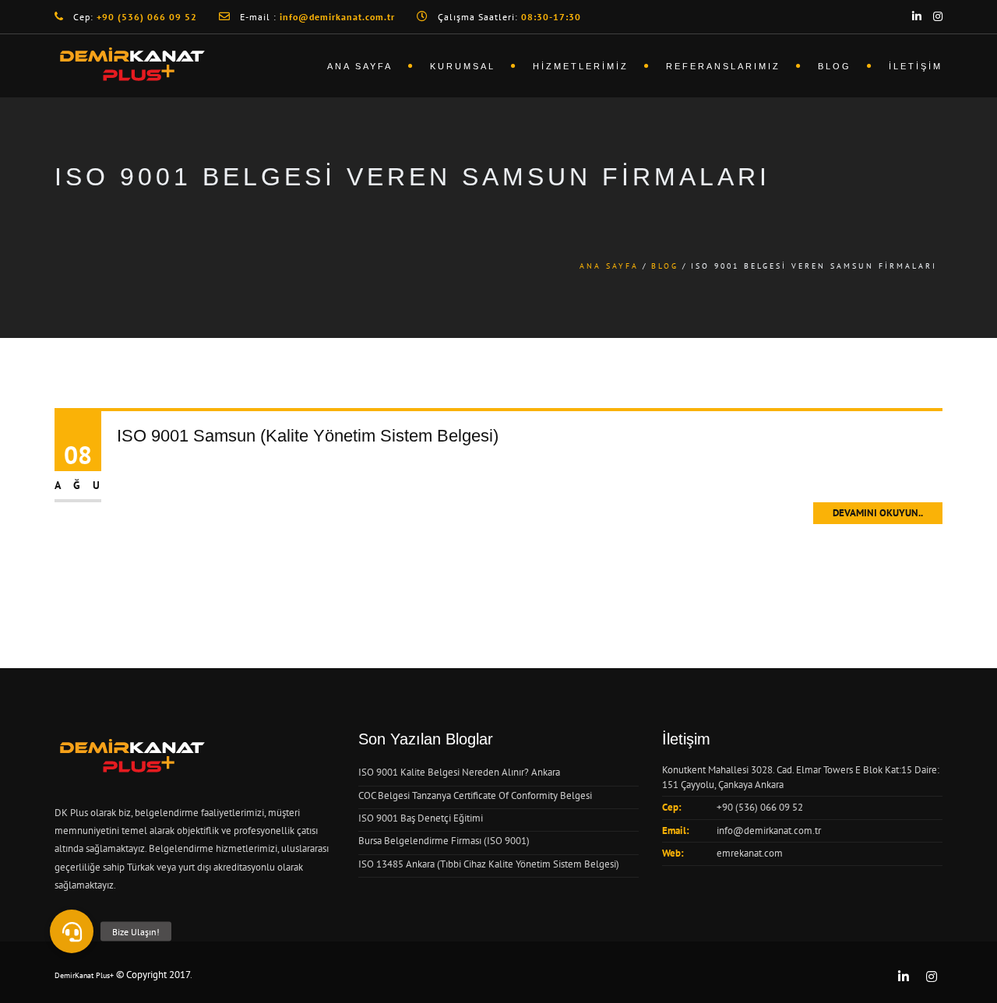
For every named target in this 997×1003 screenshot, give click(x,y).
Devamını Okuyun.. (878, 512)
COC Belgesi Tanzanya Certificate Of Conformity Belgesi (475, 795)
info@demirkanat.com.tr (769, 830)
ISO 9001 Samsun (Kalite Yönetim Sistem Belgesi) (307, 435)
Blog (834, 66)
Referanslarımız (723, 66)
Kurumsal (462, 66)
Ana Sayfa (360, 66)
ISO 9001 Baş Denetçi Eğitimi (420, 818)
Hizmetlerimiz (581, 66)
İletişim (915, 66)
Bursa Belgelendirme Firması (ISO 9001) (444, 840)
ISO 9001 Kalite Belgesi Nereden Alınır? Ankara (459, 772)
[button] (71, 931)
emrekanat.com (750, 853)
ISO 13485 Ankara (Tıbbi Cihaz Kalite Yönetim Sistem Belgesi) (488, 864)
